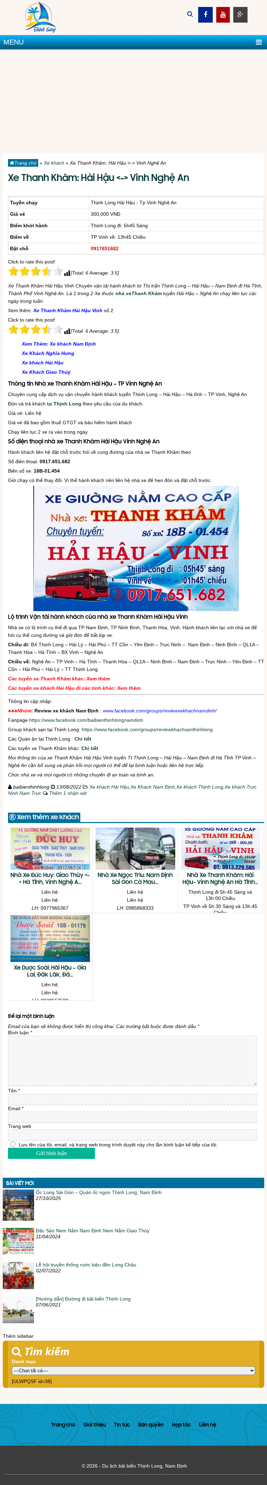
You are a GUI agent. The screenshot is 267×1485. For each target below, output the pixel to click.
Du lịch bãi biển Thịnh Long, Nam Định (144, 1466)
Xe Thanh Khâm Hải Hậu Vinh (68, 310)
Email (15, 1108)
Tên (14, 1090)
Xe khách (54, 163)
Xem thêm (98, 678)
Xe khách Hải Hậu (43, 362)
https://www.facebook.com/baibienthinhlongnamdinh (86, 720)
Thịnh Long (67, 403)
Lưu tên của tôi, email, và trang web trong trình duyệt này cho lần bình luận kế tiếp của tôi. (118, 1144)
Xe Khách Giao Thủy (46, 372)
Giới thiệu (94, 1425)
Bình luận (20, 1032)
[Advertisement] (133, 101)
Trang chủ (25, 163)
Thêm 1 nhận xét (68, 793)
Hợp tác (181, 1425)
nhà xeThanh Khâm (138, 293)
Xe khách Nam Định (73, 344)
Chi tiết (82, 739)
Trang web (19, 1126)
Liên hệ (207, 1425)
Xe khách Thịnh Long (199, 787)
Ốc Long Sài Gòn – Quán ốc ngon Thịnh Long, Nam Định (99, 1192)
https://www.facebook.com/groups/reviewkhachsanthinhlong (147, 729)
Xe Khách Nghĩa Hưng (48, 353)
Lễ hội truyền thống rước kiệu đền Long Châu (86, 1264)
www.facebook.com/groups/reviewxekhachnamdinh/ (160, 710)
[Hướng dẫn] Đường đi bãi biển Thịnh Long (83, 1299)
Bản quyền (151, 1425)
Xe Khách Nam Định (152, 787)
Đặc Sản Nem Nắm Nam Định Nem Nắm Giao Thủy (92, 1230)
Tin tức (122, 1425)
